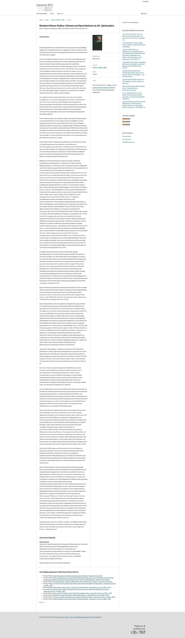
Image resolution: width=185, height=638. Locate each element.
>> (43, 602)
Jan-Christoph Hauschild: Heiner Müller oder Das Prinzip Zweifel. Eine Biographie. (78, 583)
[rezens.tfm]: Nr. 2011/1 (105, 581)
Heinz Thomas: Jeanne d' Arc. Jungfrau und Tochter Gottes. (71, 587)
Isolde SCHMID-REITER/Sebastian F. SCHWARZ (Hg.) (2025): (133, 81)
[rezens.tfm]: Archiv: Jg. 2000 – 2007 (100, 587)
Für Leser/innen (126, 136)
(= (136, 107)
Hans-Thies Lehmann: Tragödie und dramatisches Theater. (70, 576)
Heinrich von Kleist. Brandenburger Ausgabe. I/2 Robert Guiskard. (73, 597)
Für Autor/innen (126, 139)
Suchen (144, 13)
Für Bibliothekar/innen (128, 142)
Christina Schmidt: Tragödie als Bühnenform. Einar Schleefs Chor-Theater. (75, 581)
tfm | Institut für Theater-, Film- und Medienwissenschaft (72, 617)
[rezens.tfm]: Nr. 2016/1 (95, 576)
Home (41, 20)
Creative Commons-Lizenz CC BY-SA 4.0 (103, 87)
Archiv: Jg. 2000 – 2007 (57, 20)
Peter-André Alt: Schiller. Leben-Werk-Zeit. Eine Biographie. (71, 593)
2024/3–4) (142, 107)
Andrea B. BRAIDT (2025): (133, 45)
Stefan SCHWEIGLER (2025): (133, 88)
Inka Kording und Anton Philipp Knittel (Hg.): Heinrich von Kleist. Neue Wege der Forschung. (81, 589)
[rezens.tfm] (125, 22)
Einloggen (145, 1)
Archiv (52, 13)
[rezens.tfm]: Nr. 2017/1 (102, 579)
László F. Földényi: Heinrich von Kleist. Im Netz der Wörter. (71, 599)
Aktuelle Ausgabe (42, 13)
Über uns (60, 13)
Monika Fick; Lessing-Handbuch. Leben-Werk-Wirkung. (70, 595)
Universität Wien (96, 617)
